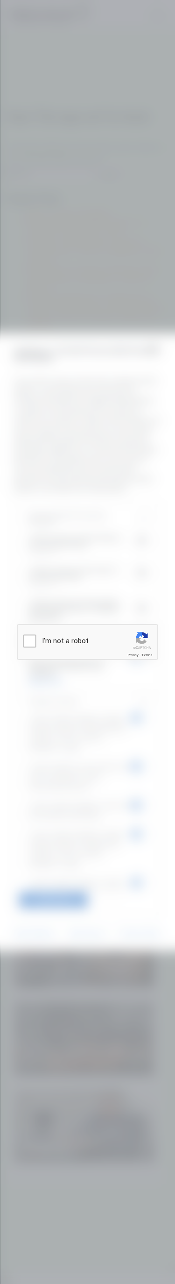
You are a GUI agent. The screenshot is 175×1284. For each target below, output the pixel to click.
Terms (147, 655)
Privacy (133, 655)
